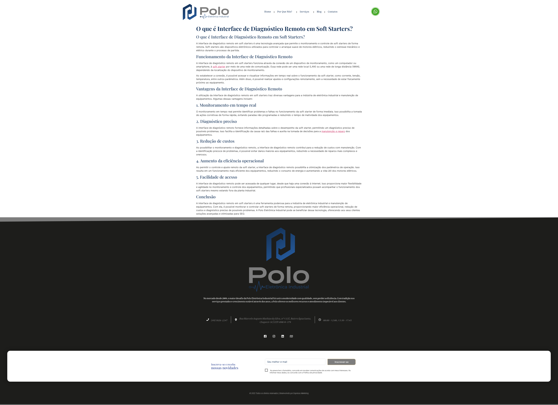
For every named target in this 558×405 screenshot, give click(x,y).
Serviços (304, 12)
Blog (319, 12)
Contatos (332, 12)
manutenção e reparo (333, 131)
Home (267, 12)
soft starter (219, 66)
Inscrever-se (341, 361)
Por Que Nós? (284, 12)
